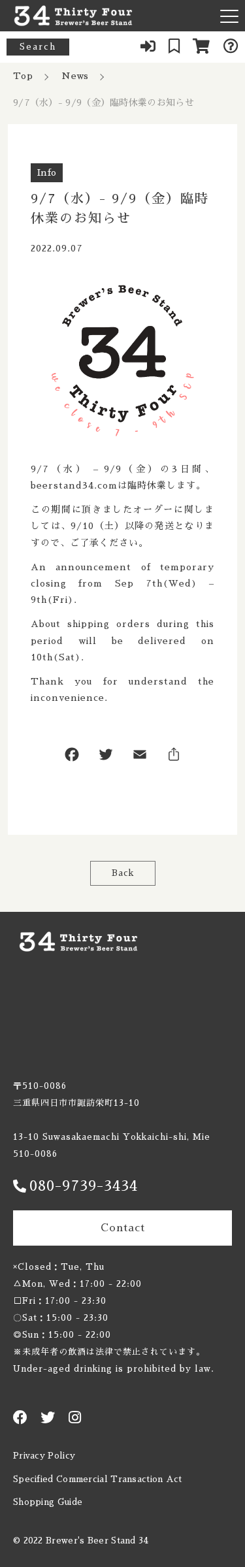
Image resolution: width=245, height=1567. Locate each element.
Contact (123, 1228)
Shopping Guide (47, 1502)
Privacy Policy (44, 1455)
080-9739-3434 (83, 1186)
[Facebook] (71, 757)
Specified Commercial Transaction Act (97, 1479)
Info (46, 172)
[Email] (139, 757)
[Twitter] (105, 757)
